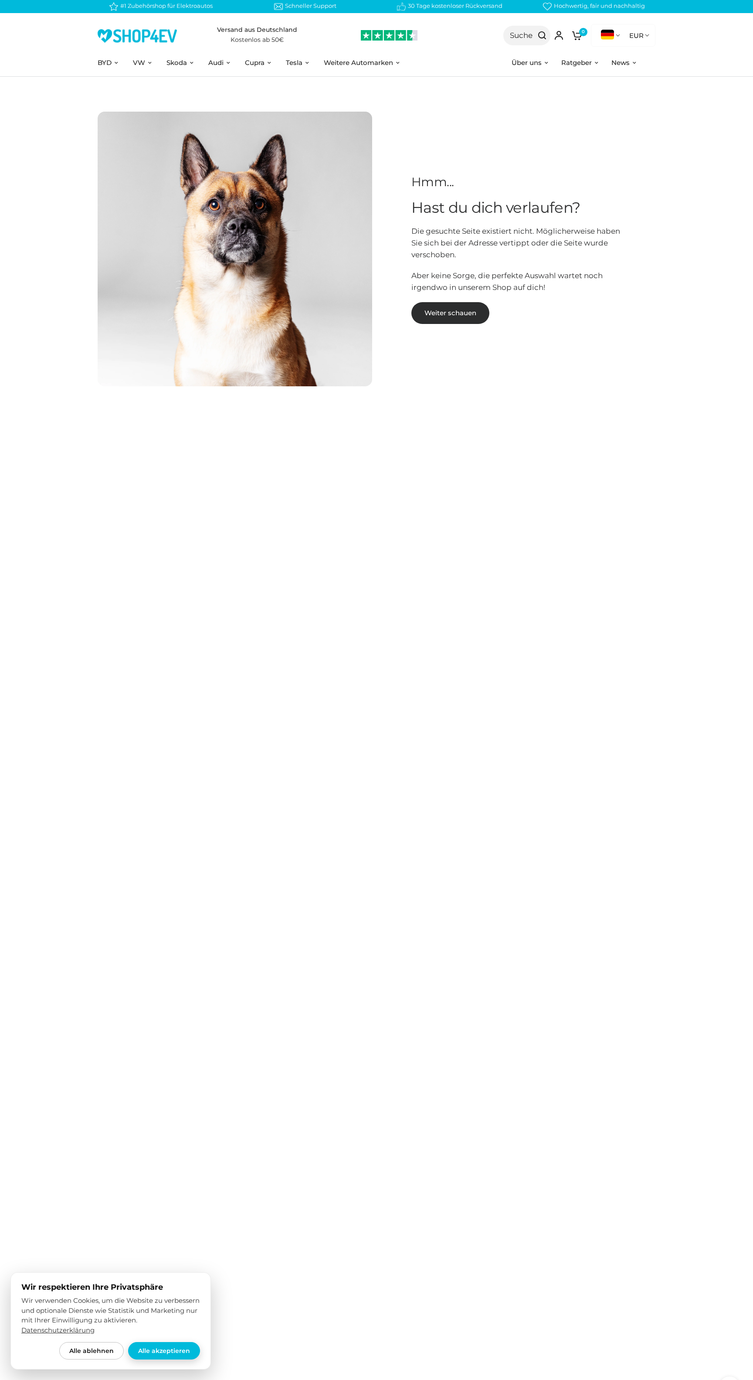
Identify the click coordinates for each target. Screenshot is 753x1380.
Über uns (527, 62)
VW (139, 62)
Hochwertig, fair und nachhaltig (599, 5)
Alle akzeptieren (164, 1351)
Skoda (176, 62)
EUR (636, 35)
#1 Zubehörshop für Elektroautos (166, 5)
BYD (105, 62)
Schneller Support (310, 5)
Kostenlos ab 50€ (257, 40)
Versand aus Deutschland (257, 30)
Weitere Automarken (358, 62)
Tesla (294, 62)
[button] (450, 313)
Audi (216, 62)
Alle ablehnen (91, 1351)
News (620, 62)
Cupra (255, 62)
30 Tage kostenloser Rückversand (455, 5)
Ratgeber (576, 62)
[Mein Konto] (558, 35)
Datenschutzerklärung (58, 1330)
